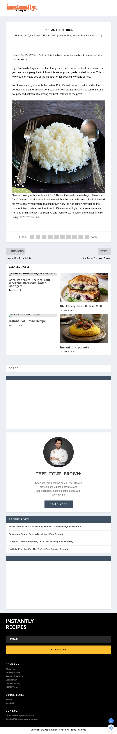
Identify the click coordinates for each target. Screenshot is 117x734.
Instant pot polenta (74, 347)
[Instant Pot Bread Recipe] (33, 315)
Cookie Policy (13, 683)
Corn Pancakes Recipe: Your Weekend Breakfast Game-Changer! (29, 283)
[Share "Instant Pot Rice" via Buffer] (69, 237)
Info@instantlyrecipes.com (20, 715)
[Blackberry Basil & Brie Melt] (84, 287)
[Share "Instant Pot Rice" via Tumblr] (50, 237)
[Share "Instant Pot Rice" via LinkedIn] (62, 237)
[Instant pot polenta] (84, 328)
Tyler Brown (34, 35)
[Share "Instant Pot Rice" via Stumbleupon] (75, 237)
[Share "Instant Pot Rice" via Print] (87, 237)
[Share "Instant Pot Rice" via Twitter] (38, 237)
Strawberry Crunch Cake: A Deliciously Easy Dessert (36, 534)
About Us (11, 669)
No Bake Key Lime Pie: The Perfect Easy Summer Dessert (38, 549)
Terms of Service (14, 676)
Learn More (58, 504)
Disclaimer (11, 680)
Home (9, 699)
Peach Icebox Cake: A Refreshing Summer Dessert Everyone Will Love (45, 526)
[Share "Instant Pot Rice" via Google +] (44, 237)
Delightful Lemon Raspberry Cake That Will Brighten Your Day (41, 541)
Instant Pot (65, 35)
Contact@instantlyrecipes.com (22, 719)
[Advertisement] (58, 404)
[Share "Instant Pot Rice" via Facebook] (32, 237)
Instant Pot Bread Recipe (27, 321)
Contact (10, 703)
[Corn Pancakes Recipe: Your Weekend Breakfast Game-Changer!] (33, 274)
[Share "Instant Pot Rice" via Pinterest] (56, 237)
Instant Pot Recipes (84, 35)
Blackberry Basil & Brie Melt (81, 306)
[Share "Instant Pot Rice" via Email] (81, 237)
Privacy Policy (13, 672)
